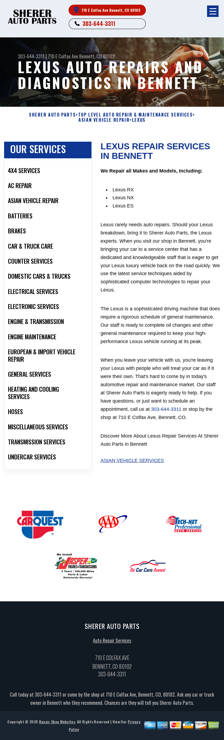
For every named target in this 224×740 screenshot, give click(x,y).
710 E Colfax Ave (63, 56)
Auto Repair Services (112, 640)
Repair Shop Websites (57, 721)
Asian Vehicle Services (132, 460)
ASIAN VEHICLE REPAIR (103, 120)
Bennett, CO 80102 (97, 56)
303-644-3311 (98, 23)
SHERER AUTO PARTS (52, 114)
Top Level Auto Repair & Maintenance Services (135, 114)
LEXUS (139, 120)
